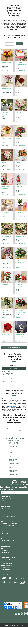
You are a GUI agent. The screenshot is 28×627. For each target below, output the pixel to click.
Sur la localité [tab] (14, 365)
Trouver (20, 44)
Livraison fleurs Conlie (8, 429)
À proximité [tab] (14, 368)
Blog (2, 538)
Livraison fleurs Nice (14, 463)
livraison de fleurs (12, 406)
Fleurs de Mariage (5, 508)
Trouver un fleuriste (5, 537)
